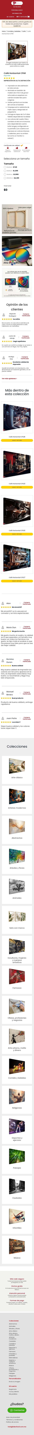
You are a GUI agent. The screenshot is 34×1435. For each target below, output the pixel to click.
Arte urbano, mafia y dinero (14, 1334)
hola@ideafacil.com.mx (17, 1427)
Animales (12, 1326)
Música (11, 1365)
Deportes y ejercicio (13, 1348)
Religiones (12, 1376)
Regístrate (13, 1389)
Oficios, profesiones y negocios (14, 1369)
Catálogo (17, 7)
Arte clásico (13, 1331)
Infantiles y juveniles (13, 1354)
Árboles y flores (14, 1328)
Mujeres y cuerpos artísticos (12, 1361)
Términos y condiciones (14, 1420)
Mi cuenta (10, 17)
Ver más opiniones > (9, 379)
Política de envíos (12, 1422)
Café (24, 31)
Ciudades (12, 1341)
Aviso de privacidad (13, 1417)
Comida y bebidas (13, 31)
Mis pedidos (13, 1394)
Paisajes (12, 1373)
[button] (24, 44)
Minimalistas (13, 1358)
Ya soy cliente (14, 1391)
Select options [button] (17, 440)
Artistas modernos (12, 1338)
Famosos (12, 1351)
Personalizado (17, 10)
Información (17, 13)
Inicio (4, 31)
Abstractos (13, 1324)
